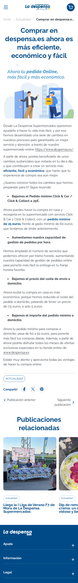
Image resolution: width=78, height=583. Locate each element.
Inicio (7, 19)
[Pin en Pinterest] (42, 389)
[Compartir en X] (33, 389)
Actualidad (23, 19)
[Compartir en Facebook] (24, 389)
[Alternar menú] (5, 7)
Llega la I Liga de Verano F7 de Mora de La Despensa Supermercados (29, 508)
